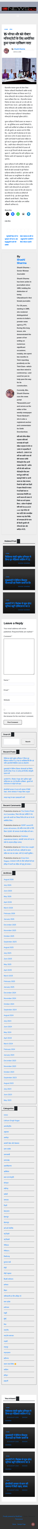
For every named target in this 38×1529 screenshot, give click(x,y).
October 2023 (9, 1072)
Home (14, 1524)
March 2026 (8, 908)
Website (7, 700)
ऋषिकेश (6, 1171)
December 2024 (10, 993)
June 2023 (8, 1095)
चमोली (6, 1194)
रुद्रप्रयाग (7, 1353)
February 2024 (9, 1049)
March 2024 (8, 1044)
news (6, 1115)
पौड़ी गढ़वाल (7, 1273)
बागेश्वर (11, 29)
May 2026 (7, 896)
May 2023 (7, 1100)
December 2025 (10, 925)
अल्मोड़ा (6, 1137)
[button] (31, 16)
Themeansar (19, 1519)
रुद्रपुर (6, 1347)
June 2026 (8, 891)
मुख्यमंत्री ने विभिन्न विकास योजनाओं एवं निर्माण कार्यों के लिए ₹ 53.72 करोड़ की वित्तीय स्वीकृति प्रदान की (18, 771)
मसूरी (5, 1313)
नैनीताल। (7, 1251)
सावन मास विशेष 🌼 (10, 1364)
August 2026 (9, 879)
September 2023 (10, 1078)
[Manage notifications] (33, 1524)
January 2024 (9, 1055)
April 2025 (8, 970)
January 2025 (9, 987)
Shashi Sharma (19, 49)
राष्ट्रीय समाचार (9, 1336)
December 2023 (10, 1061)
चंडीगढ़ (6, 1188)
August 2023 (9, 1083)
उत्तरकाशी (7, 1154)
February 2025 (9, 981)
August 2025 (9, 947)
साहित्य (6, 1370)
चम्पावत (6, 1200)
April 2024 (8, 1038)
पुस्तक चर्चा (7, 1262)
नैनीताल (6, 1245)
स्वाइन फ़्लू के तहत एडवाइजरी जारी (14, 797)
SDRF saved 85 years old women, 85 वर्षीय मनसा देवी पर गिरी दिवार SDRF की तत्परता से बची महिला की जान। (19, 828)
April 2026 (8, 902)
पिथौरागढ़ (7, 1256)
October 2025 (9, 936)
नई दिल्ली (7, 1239)
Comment (8, 636)
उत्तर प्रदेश (7, 1149)
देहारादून (6, 1222)
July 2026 (7, 885)
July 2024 (7, 1021)
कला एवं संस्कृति (9, 1177)
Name (6, 680)
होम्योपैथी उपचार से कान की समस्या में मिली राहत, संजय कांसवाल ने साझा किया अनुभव (17, 1486)
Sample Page (21, 1524)
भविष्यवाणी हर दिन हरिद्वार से (12, 1296)
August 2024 (9, 1015)
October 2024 (9, 1004)
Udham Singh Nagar (12, 1120)
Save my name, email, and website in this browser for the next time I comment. (19, 714)
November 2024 (10, 998)
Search (6, 734)
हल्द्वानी (6, 1381)
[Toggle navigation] (18, 15)
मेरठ (5, 1324)
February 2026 (9, 913)
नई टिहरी (6, 1234)
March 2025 (8, 976)
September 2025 (10, 942)
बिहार (5, 1290)
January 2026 (9, 919)
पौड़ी (5, 1268)
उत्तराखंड (6, 29)
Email (6, 690)
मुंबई (5, 1319)
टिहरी (5, 1205)
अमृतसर (6, 1132)
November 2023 (10, 1066)
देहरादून (6, 1217)
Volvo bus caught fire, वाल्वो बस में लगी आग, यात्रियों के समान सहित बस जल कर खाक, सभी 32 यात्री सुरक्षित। (19, 850)
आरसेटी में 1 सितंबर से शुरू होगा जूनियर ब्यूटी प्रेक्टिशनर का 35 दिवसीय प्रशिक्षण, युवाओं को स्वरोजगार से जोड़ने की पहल (18, 781)
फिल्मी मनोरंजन (8, 1279)
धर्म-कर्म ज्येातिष (8, 1228)
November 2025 (10, 930)
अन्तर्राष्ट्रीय (7, 1126)
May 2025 (7, 964)
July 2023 (7, 1089)
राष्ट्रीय (6, 1330)
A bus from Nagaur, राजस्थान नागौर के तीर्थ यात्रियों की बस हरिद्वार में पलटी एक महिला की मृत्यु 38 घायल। (19, 861)
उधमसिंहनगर (8, 1166)
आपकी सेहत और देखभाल (11, 1143)
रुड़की (6, 1341)
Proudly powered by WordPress (13, 1516)
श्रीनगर (6, 1358)
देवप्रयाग (6, 1211)
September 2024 (10, 1010)
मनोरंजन (6, 1307)
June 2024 (8, 1027)
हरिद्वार (6, 1375)
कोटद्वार (6, 1183)
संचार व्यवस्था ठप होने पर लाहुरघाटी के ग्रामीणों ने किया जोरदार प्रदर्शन (26, 239)
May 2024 (7, 1032)
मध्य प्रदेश (7, 1302)
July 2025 (7, 953)
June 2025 (8, 959)
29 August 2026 (13, 1417)
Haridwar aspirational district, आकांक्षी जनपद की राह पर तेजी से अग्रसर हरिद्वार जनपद (19, 839)
